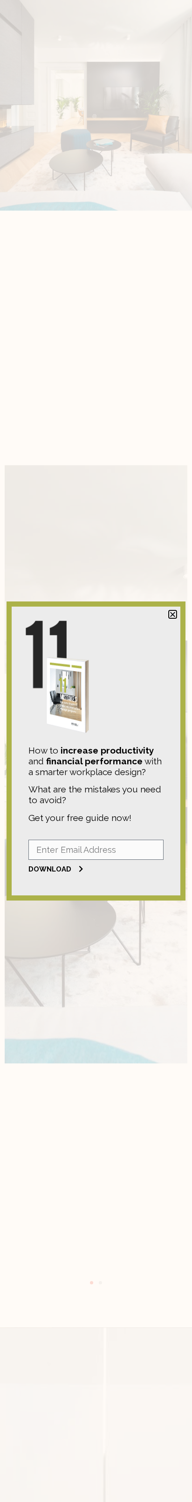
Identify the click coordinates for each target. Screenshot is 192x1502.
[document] (96, 751)
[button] (172, 614)
